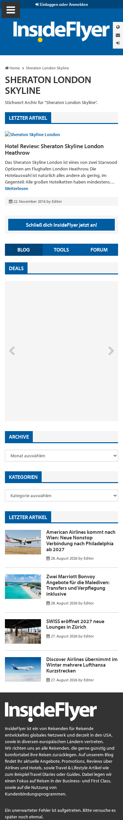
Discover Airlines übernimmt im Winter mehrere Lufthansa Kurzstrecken (82, 665)
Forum (99, 249)
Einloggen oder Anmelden (63, 4)
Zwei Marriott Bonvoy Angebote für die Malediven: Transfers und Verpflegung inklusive (78, 585)
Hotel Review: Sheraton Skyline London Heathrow (54, 149)
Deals (16, 268)
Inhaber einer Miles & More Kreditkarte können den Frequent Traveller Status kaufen (52, 394)
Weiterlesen (16, 188)
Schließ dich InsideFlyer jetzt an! (61, 224)
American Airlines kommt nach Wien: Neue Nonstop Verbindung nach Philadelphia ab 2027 (80, 540)
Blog (23, 249)
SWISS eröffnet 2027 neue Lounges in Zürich (75, 624)
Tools (61, 249)
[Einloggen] (118, 43)
